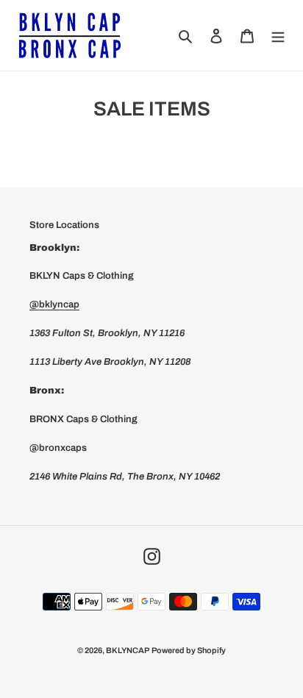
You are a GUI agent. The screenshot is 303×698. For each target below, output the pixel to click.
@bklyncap (54, 304)
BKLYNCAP (127, 650)
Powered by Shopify (189, 650)
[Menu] (278, 35)
